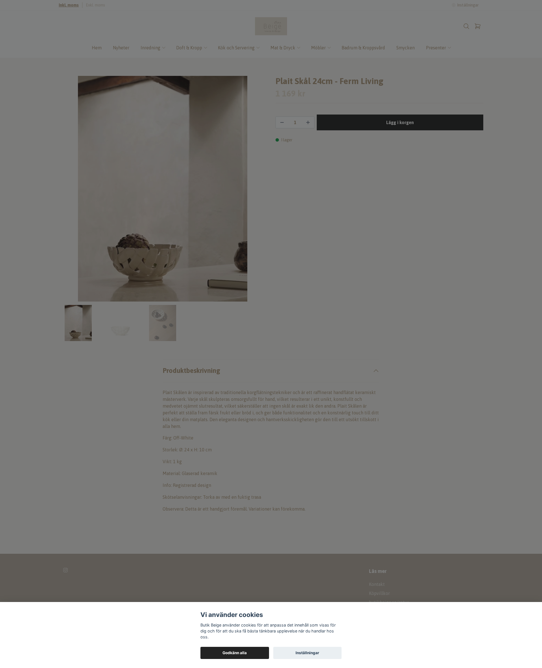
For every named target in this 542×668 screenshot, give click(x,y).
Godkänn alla (234, 653)
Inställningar (307, 653)
